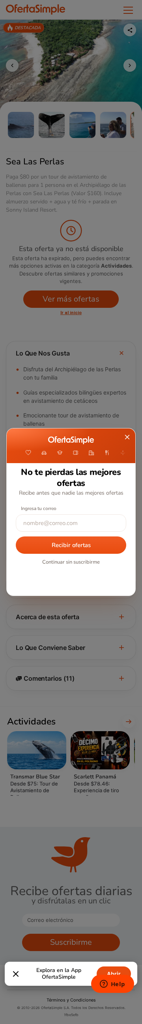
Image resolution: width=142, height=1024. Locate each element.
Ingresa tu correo (38, 508)
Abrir (114, 973)
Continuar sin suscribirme (71, 562)
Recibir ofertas (71, 545)
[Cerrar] (16, 974)
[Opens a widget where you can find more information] (112, 984)
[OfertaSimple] (70, 440)
